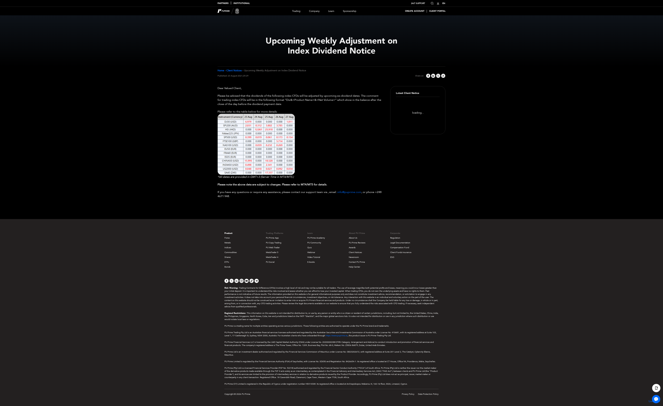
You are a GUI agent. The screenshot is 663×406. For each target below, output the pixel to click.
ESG (392, 257)
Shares (227, 257)
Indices (227, 247)
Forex (227, 237)
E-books (311, 262)
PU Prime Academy (316, 237)
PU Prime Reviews (357, 242)
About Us (353, 237)
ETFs (226, 262)
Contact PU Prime (357, 262)
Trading (296, 11)
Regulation (395, 237)
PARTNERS (223, 3)
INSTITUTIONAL (241, 3)
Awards (352, 247)
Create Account (414, 11)
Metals (227, 242)
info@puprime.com (349, 192)
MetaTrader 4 (272, 257)
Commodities (230, 252)
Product (228, 233)
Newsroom (354, 257)
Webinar (311, 252)
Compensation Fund (399, 247)
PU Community (314, 242)
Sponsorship (349, 11)
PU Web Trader (273, 247)
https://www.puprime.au (337, 335)
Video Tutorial (313, 257)
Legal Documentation (400, 242)
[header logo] (228, 11)
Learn (331, 11)
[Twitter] (437, 76)
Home (221, 70)
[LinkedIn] (432, 76)
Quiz (309, 247)
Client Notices (234, 70)
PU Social (270, 262)
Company (314, 11)
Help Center (354, 266)
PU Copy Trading (273, 242)
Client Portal (437, 11)
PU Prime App (272, 237)
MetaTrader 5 (272, 252)
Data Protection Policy (428, 394)
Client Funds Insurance (400, 252)
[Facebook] (427, 76)
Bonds (227, 266)
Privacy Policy (408, 394)
